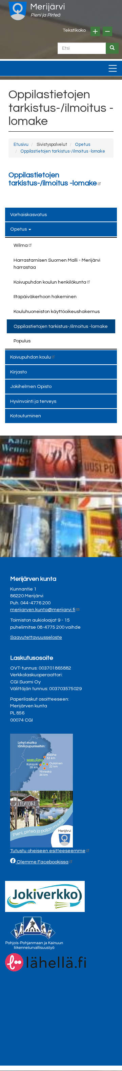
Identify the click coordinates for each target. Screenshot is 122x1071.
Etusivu (21, 144)
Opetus (82, 144)
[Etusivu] (17, 11)
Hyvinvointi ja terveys (33, 401)
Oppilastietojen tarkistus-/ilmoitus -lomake (63, 151)
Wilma (21, 245)
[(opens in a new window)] (45, 896)
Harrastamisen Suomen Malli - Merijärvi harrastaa (57, 264)
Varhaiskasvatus (28, 214)
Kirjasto (18, 371)
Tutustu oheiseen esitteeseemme (47, 850)
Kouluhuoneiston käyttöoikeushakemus (57, 311)
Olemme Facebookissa (42, 861)
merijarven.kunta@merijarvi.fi (42, 609)
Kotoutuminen (25, 415)
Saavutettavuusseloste (36, 637)
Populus (22, 340)
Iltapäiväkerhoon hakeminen (45, 296)
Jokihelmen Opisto (31, 386)
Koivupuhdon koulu (30, 357)
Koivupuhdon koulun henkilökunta (50, 282)
